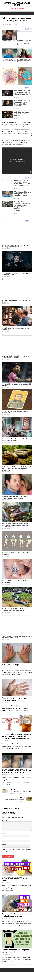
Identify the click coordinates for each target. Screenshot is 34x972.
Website (4, 844)
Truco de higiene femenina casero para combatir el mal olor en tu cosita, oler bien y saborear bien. (16, 736)
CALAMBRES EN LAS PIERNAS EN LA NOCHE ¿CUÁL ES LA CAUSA (16, 771)
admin (16, 24)
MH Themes (27, 970)
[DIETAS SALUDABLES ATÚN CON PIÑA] (17, 875)
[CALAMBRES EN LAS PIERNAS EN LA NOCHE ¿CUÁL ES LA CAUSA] (17, 767)
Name (3, 833)
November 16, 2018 (7, 24)
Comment (4, 820)
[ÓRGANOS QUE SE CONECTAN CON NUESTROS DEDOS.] (17, 695)
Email (3, 839)
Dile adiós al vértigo (10, 665)
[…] (23, 674)
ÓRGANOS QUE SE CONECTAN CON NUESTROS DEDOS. (16, 699)
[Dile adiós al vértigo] (17, 661)
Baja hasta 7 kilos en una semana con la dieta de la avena (16, 915)
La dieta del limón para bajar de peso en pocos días (15, 951)
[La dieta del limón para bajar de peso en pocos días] (17, 946)
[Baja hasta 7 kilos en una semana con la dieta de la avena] (17, 911)
